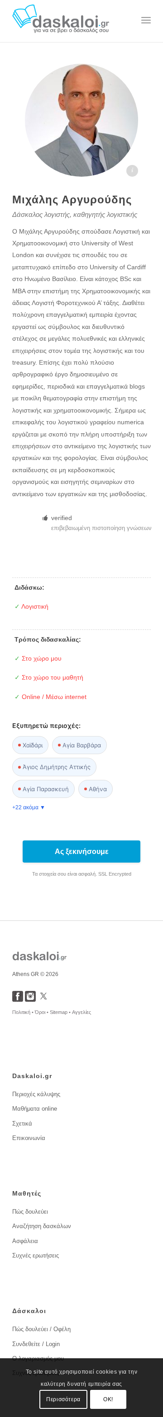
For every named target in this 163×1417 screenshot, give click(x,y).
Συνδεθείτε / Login (36, 1344)
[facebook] (17, 999)
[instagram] (30, 999)
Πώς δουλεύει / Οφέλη (41, 1329)
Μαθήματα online (34, 1108)
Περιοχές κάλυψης (36, 1094)
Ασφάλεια (25, 1241)
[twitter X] (43, 999)
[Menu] (146, 20)
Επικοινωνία (28, 1138)
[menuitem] (146, 20)
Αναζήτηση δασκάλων (41, 1226)
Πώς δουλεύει (30, 1211)
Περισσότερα (63, 1399)
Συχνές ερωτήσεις (35, 1255)
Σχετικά (22, 1123)
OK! (108, 1399)
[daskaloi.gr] (67, 20)
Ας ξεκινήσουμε (82, 851)
